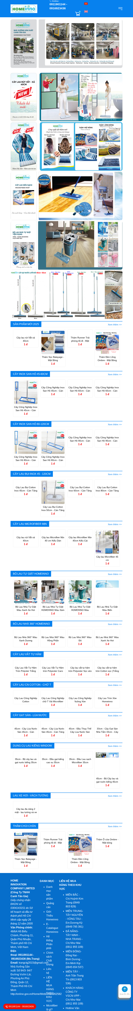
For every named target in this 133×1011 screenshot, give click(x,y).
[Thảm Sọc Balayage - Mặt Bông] (53, 342)
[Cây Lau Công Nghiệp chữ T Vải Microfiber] (53, 741)
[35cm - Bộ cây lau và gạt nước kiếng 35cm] (25, 841)
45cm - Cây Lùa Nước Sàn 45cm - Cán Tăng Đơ (53, 808)
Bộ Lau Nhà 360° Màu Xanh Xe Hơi (107, 658)
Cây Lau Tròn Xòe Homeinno (107, 758)
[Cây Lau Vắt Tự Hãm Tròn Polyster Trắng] (25, 691)
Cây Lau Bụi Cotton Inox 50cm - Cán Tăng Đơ (52, 509)
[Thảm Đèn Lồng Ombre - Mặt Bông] (107, 342)
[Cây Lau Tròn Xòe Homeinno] (107, 741)
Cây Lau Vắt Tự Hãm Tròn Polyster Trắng (26, 708)
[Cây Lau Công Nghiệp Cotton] (25, 741)
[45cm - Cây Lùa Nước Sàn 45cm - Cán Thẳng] (25, 791)
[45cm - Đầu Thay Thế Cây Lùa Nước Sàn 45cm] (80, 791)
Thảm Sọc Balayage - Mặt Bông (53, 359)
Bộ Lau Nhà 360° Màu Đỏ (80, 658)
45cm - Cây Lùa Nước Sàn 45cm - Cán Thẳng (25, 808)
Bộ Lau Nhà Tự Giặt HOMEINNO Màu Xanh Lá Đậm (80, 608)
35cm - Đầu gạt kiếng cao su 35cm (53, 858)
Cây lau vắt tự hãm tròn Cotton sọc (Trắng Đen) (107, 708)
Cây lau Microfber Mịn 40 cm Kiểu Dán (53, 558)
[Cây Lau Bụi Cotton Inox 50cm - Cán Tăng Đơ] (53, 492)
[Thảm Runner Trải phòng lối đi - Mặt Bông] (80, 342)
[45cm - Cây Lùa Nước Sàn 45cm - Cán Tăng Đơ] (53, 791)
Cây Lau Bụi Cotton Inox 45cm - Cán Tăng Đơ (25, 509)
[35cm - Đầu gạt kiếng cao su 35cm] (53, 841)
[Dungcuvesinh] (24, 8)
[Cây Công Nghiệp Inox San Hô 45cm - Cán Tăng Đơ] (25, 392)
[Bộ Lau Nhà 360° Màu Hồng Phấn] (53, 641)
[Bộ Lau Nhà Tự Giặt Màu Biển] (107, 591)
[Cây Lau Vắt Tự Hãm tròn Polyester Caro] (53, 691)
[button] (125, 992)
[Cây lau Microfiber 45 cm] (107, 542)
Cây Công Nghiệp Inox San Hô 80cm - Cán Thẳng (53, 459)
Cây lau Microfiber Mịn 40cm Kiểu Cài (80, 558)
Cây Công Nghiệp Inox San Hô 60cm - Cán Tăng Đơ (80, 409)
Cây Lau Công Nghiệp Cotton (25, 758)
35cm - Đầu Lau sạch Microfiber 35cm (80, 858)
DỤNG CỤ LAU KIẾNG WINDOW (32, 823)
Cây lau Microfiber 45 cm (107, 558)
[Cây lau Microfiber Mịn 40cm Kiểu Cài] (80, 542)
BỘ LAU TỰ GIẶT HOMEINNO (31, 573)
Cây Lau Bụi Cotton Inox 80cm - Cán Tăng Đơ (107, 509)
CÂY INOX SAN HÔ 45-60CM (30, 374)
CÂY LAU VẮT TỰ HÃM (27, 673)
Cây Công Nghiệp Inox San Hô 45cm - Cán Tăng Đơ (25, 409)
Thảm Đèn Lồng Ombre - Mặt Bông (107, 359)
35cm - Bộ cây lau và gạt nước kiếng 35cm (26, 858)
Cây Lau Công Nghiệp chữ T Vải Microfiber (53, 758)
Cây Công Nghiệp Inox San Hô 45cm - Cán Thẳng (53, 409)
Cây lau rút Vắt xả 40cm (26, 359)
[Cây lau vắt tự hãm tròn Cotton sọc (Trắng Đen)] (107, 691)
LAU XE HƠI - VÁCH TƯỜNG (30, 873)
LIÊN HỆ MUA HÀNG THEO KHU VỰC (70, 982)
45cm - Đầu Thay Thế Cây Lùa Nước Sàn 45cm (80, 808)
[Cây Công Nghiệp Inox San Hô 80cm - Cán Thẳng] (53, 442)
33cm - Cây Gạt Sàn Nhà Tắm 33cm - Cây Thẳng (107, 808)
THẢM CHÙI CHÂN (24, 923)
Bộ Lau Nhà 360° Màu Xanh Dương (25, 658)
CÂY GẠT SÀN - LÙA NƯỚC (30, 773)
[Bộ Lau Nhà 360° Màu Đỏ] (80, 641)
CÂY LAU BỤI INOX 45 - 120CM (31, 474)
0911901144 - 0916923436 (21, 1006)
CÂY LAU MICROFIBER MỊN (30, 524)
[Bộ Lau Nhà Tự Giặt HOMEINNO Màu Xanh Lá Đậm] (80, 591)
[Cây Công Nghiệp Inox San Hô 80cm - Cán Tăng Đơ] (25, 442)
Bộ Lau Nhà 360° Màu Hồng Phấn (53, 658)
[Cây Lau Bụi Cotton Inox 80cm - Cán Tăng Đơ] (107, 492)
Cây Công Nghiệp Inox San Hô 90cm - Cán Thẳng (107, 459)
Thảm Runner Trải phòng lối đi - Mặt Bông (80, 359)
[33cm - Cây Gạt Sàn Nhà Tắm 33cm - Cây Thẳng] (107, 791)
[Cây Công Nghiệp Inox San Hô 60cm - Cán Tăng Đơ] (80, 392)
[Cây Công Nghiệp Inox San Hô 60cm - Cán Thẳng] (107, 392)
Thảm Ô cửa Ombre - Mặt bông (107, 958)
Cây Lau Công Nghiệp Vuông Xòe (80, 758)
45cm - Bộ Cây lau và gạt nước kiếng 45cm (107, 858)
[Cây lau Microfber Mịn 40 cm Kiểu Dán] (53, 542)
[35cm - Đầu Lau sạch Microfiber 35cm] (80, 841)
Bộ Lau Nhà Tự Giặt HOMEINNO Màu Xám (52, 608)
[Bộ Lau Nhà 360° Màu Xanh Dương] (25, 641)
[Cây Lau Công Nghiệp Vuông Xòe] (80, 741)
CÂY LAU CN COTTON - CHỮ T (32, 723)
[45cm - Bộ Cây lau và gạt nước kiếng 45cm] (107, 841)
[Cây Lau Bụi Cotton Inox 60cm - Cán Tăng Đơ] (80, 492)
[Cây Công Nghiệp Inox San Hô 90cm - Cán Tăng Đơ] (80, 442)
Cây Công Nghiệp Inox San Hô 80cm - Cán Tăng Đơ (25, 459)
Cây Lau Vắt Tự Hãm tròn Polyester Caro (53, 708)
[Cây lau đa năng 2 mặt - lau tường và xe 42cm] (25, 891)
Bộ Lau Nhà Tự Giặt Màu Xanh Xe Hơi (25, 608)
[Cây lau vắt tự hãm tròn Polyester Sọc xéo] (80, 691)
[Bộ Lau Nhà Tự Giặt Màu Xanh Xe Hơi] (25, 591)
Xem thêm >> (115, 324)
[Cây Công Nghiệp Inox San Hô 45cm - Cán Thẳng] (53, 392)
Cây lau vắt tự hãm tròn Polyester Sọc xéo (80, 708)
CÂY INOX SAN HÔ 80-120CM (31, 424)
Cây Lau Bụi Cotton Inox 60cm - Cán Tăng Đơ (80, 509)
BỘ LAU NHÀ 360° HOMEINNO (31, 623)
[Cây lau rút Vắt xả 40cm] (25, 342)
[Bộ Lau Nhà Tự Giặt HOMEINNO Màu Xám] (53, 591)
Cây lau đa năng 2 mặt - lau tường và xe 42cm (26, 908)
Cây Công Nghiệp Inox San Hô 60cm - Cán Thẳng (107, 409)
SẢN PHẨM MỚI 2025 (26, 324)
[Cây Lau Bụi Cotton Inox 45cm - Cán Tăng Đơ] (25, 492)
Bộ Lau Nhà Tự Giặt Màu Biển (107, 608)
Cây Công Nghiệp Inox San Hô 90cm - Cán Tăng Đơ (80, 459)
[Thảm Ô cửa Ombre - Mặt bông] (107, 941)
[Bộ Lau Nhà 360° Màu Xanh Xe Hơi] (107, 641)
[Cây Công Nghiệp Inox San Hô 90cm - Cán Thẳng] (107, 442)
